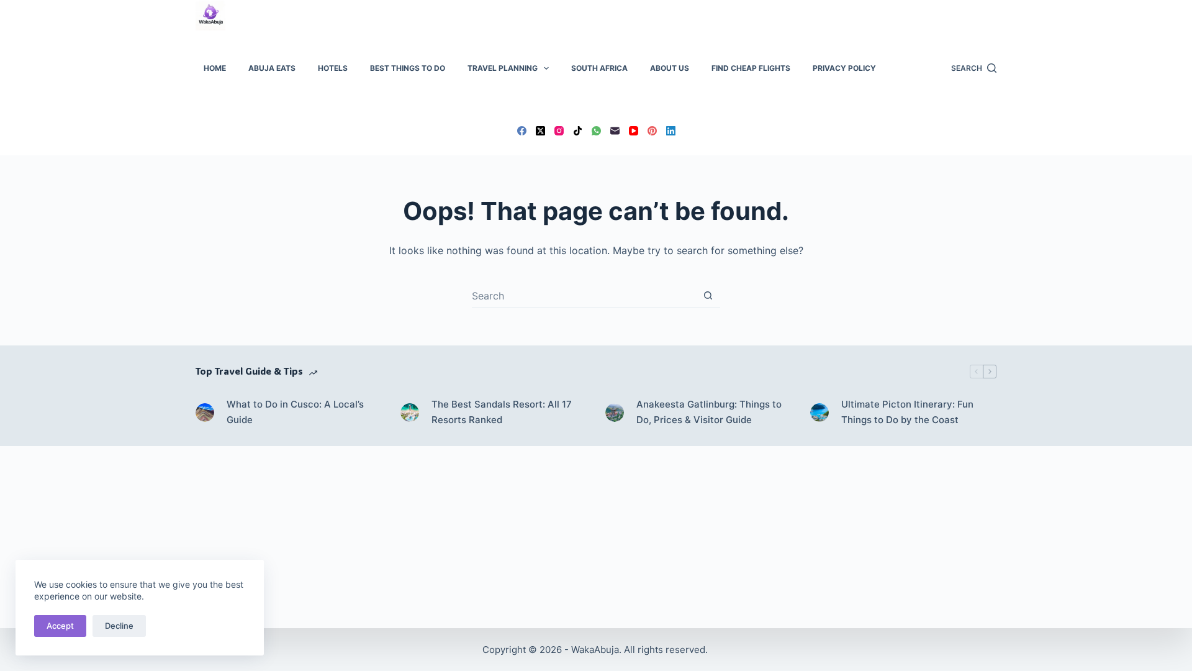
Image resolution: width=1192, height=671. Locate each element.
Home (215, 68)
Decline (119, 626)
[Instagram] (559, 130)
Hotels (333, 68)
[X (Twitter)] (540, 130)
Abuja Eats (272, 68)
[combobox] (584, 295)
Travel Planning (502, 68)
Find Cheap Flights (750, 68)
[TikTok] (577, 130)
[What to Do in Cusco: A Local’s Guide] (205, 412)
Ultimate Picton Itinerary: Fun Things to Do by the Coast (907, 412)
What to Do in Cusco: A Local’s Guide (295, 412)
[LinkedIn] (670, 130)
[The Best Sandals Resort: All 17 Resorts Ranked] (409, 412)
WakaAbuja (595, 649)
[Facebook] (521, 130)
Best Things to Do (407, 68)
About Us (669, 68)
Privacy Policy (844, 68)
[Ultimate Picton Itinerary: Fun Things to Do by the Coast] (819, 412)
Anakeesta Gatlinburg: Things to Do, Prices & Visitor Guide (709, 412)
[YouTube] (633, 130)
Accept (60, 626)
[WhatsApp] (596, 130)
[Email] (615, 130)
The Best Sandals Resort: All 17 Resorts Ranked (501, 412)
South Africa (599, 68)
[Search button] (708, 295)
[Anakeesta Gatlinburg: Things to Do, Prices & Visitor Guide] (614, 412)
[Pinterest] (652, 130)
